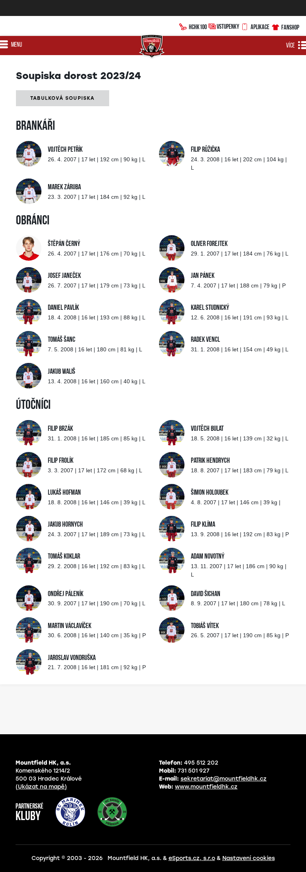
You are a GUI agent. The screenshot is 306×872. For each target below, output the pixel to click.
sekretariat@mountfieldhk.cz (223, 778)
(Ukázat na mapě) (41, 786)
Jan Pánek (202, 276)
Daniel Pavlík (63, 308)
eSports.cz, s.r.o (192, 858)
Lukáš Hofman (64, 493)
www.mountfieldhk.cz (206, 786)
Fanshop (290, 27)
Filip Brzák (60, 429)
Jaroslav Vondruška (72, 658)
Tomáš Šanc (61, 340)
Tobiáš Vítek (205, 626)
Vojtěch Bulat (207, 429)
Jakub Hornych (65, 525)
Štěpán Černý (64, 244)
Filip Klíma (203, 525)
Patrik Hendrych (210, 461)
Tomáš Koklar (64, 557)
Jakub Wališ (61, 372)
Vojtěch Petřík (65, 150)
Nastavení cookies (248, 858)
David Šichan (205, 594)
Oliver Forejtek (209, 244)
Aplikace (260, 26)
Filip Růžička (205, 150)
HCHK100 (198, 26)
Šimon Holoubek (209, 493)
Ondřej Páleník (65, 594)
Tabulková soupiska (62, 98)
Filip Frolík (60, 461)
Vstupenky (228, 26)
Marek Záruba (64, 187)
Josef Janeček (64, 276)
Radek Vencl (205, 340)
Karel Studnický (210, 308)
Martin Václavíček (69, 626)
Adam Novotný (207, 557)
